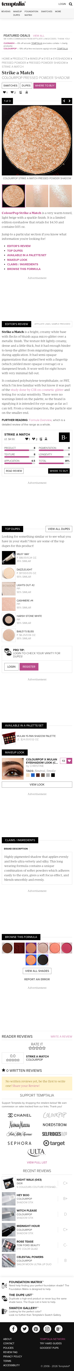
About (7, 1339)
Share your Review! (26, 1085)
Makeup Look (17, 260)
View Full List (37, 1162)
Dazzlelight (24, 569)
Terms (7, 1361)
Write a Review (61, 1036)
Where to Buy (44, 85)
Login (62, 4)
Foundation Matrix (31, 13)
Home (6, 58)
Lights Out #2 (25, 585)
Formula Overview (40, 420)
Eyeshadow (61, 58)
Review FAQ (10, 1352)
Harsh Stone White (29, 616)
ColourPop (10, 48)
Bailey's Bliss (25, 631)
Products (20, 58)
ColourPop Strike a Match (21, 213)
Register (29, 667)
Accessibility (11, 1365)
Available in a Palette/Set (26, 255)
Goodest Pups (49, 1347)
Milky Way (23, 554)
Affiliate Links (42, 324)
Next (69, 101)
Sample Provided (61, 324)
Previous (64, 101)
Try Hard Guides (51, 1343)
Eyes (47, 58)
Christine (37, 766)
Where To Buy (59, 470)
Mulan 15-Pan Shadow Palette (36, 736)
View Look (37, 784)
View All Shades (37, 971)
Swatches (46, 11)
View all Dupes (59, 529)
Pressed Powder (14, 63)
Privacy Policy (12, 1356)
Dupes (26, 85)
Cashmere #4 (25, 600)
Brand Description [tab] (16, 848)
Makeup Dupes (17, 13)
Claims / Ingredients (22, 264)
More (58, 11)
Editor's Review (19, 246)
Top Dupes (15, 251)
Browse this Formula (24, 269)
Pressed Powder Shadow (47, 63)
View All (39, 35)
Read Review (14, 470)
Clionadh (9, 43)
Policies (8, 1347)
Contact (8, 1343)
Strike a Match (18, 72)
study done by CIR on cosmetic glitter (37, 389)
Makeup (35, 58)
